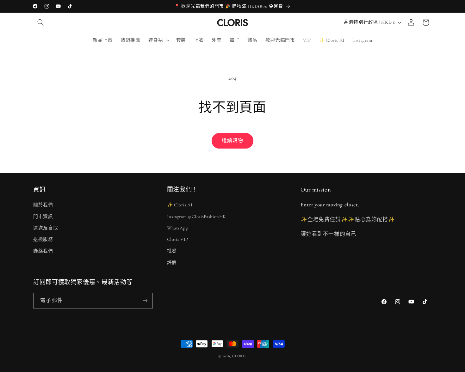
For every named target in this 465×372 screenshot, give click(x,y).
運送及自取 (45, 228)
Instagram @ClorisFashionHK (196, 216)
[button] (40, 22)
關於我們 (43, 205)
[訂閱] (145, 300)
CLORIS (239, 356)
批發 (172, 251)
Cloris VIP (177, 239)
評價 (172, 262)
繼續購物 (232, 140)
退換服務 (43, 239)
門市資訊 (43, 216)
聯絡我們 (43, 251)
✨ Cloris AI (180, 205)
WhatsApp (178, 228)
